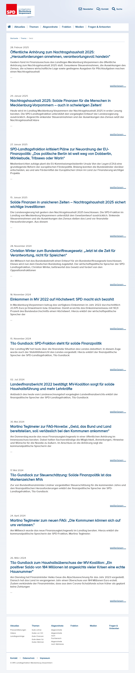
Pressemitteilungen (18, 630)
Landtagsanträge (17, 636)
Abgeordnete (50, 27)
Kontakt (13, 658)
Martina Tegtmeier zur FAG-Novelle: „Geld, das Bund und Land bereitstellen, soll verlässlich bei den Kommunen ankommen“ (60, 428)
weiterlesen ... (118, 86)
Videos (13, 633)
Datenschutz (29, 658)
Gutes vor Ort (37, 633)
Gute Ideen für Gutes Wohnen (38, 640)
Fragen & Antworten (99, 27)
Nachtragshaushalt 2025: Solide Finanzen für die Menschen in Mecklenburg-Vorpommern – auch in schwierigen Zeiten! (60, 102)
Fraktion (66, 27)
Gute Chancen (38, 636)
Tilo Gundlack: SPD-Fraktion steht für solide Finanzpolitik (56, 343)
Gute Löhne (36, 630)
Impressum (45, 658)
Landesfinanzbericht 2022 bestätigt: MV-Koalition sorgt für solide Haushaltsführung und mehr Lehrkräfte (62, 386)
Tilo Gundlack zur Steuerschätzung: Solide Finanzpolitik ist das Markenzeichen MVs (60, 477)
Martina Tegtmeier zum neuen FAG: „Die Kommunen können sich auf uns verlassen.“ (65, 522)
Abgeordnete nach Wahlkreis (57, 642)
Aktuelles (19, 27)
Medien (79, 27)
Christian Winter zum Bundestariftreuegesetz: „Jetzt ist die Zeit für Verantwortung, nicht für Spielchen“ (62, 252)
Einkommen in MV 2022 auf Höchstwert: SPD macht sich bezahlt (62, 299)
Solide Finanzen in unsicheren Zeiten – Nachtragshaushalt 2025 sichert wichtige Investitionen (68, 204)
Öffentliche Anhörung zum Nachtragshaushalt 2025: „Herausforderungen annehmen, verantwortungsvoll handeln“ (60, 54)
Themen (34, 27)
